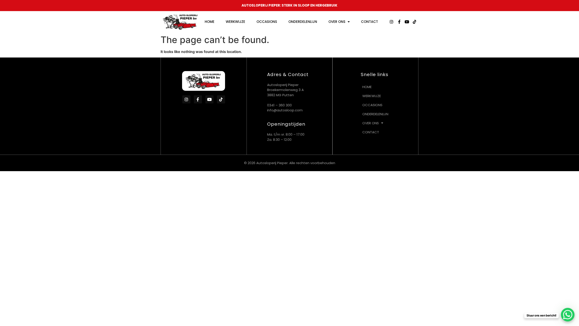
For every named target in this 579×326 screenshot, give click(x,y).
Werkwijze (235, 21)
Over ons (336, 21)
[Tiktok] (415, 22)
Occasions (266, 21)
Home (209, 21)
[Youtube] (407, 22)
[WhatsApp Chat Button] (567, 314)
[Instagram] (391, 22)
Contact (369, 21)
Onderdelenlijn (302, 21)
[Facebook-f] (399, 22)
